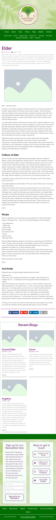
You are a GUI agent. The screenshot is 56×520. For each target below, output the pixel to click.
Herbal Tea (32, 35)
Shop (20, 32)
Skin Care (41, 35)
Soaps (31, 37)
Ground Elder (9, 349)
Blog (34, 32)
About (14, 32)
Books (15, 35)
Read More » (4, 375)
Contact (48, 32)
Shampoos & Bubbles (22, 37)
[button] (14, 312)
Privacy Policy (32, 508)
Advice (27, 32)
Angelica (6, 398)
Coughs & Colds (23, 35)
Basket (40, 32)
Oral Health (49, 35)
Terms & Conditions (47, 508)
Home (7, 32)
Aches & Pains (8, 35)
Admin (28, 512)
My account (13, 508)
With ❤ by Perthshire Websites (46, 516)
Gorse (32, 349)
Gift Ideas (37, 37)
